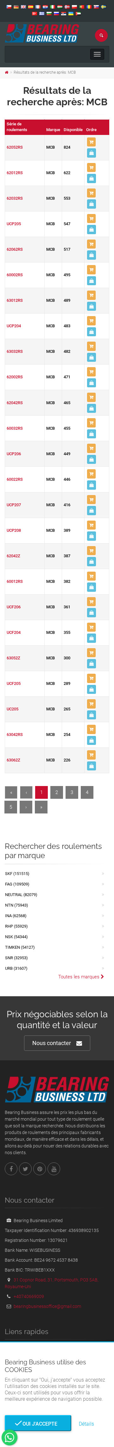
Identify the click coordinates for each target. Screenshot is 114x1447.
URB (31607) (16, 968)
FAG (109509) (17, 884)
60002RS (15, 274)
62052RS (15, 147)
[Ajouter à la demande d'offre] (91, 142)
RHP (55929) (16, 926)
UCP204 (14, 325)
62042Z (13, 555)
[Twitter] (25, 1168)
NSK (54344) (16, 936)
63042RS (15, 734)
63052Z (13, 658)
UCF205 (14, 683)
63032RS (15, 351)
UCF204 (14, 632)
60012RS (15, 581)
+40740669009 (29, 1296)
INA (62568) (16, 915)
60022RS (15, 479)
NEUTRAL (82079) (21, 894)
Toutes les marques (79, 977)
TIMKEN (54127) (20, 947)
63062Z (13, 760)
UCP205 (14, 223)
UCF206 (14, 607)
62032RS (15, 198)
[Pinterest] (39, 1168)
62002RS (15, 377)
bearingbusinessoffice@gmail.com (47, 1306)
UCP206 (14, 453)
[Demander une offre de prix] (91, 153)
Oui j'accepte (38, 1424)
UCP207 (14, 504)
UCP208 (14, 530)
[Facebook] (11, 1168)
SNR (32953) (16, 957)
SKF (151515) (17, 873)
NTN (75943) (16, 905)
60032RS (15, 428)
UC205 (12, 709)
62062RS (15, 249)
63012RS (15, 300)
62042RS (15, 402)
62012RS (15, 172)
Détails (86, 1424)
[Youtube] (54, 1168)
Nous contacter (51, 1043)
